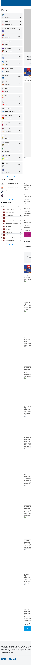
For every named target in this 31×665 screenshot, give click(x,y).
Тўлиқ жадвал (10, 199)
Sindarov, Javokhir (9, 218)
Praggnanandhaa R (9, 237)
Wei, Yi (6, 235)
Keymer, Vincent (9, 220)
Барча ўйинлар (10, 176)
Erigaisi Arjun (8, 232)
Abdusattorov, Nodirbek (11, 223)
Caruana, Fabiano (9, 215)
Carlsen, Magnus (9, 209)
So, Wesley (7, 226)
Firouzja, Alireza (9, 240)
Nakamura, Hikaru (9, 212)
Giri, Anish (7, 229)
